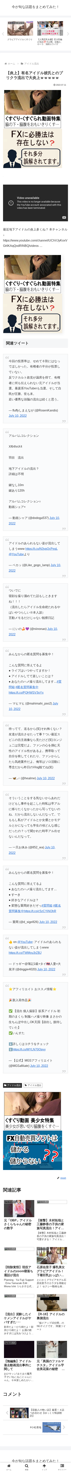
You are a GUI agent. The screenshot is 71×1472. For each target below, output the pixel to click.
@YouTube (16, 554)
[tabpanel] (20, 33)
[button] (63, 852)
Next (68, 34)
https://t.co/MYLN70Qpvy (29, 1049)
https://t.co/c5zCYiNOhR (40, 911)
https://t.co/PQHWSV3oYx (26, 692)
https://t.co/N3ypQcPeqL (41, 548)
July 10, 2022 (18, 415)
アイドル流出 (14, 1085)
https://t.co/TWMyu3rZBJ (25, 952)
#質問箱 (47, 905)
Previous (3, 34)
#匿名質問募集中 (27, 687)
